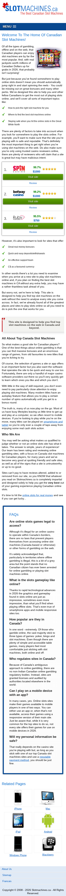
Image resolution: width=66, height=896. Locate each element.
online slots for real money (37, 495)
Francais (7, 881)
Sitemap (6, 875)
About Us (7, 869)
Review (33, 183)
